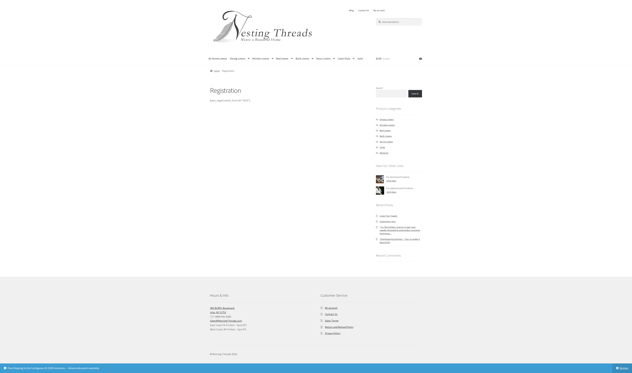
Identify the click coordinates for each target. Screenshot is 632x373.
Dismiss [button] (623, 368)
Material (384, 152)
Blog (351, 10)
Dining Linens (237, 58)
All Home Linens (218, 58)
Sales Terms (332, 320)
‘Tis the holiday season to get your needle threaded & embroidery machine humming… (400, 230)
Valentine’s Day (388, 221)
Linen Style (344, 58)
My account (379, 10)
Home (217, 70)
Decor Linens (323, 58)
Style (382, 147)
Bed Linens (282, 58)
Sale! (360, 58)
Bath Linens (302, 58)
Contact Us (363, 10)
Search (379, 88)
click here (391, 180)
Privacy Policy (332, 333)
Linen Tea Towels (388, 215)
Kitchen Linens (260, 58)
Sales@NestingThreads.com (226, 320)
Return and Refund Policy (339, 327)
